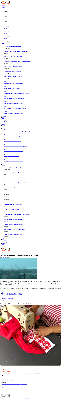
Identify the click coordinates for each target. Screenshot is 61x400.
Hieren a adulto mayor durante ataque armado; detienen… (15, 108)
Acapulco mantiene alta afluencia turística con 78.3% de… (14, 113)
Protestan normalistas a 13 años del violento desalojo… (14, 66)
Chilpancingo (4, 116)
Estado (3, 244)
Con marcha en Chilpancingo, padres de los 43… (13, 46)
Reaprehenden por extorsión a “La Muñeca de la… (13, 83)
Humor (5, 120)
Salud (3, 117)
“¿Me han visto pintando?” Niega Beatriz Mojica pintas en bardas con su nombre (14, 380)
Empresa (3, 125)
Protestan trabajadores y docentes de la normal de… (13, 76)
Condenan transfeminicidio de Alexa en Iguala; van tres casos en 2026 (12, 387)
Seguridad (3, 122)
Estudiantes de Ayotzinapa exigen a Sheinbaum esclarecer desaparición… (17, 61)
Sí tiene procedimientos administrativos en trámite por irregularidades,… (17, 9)
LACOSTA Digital (27, 398)
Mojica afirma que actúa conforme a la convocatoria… (14, 98)
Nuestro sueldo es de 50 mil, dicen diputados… (12, 19)
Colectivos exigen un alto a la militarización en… (13, 71)
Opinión (5, 240)
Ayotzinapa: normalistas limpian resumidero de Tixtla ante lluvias (16, 51)
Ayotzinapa (5, 44)
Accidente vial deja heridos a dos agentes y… (12, 88)
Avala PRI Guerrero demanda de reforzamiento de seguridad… (15, 24)
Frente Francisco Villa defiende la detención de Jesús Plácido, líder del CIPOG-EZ (14, 384)
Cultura (3, 43)
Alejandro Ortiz (3, 257)
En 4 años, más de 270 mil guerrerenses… (11, 34)
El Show (5, 119)
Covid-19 (5, 121)
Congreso (3, 7)
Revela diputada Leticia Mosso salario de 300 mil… (13, 39)
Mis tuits (1, 377)
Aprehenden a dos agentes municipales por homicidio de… (14, 103)
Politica (3, 79)
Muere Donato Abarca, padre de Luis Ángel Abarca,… (14, 56)
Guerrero (1, 252)
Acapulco (3, 80)
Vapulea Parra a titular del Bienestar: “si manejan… (13, 29)
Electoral (3, 5)
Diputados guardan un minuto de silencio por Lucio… (14, 14)
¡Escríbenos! (4, 124)
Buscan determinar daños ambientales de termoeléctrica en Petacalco (16, 93)
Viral (3, 118)
